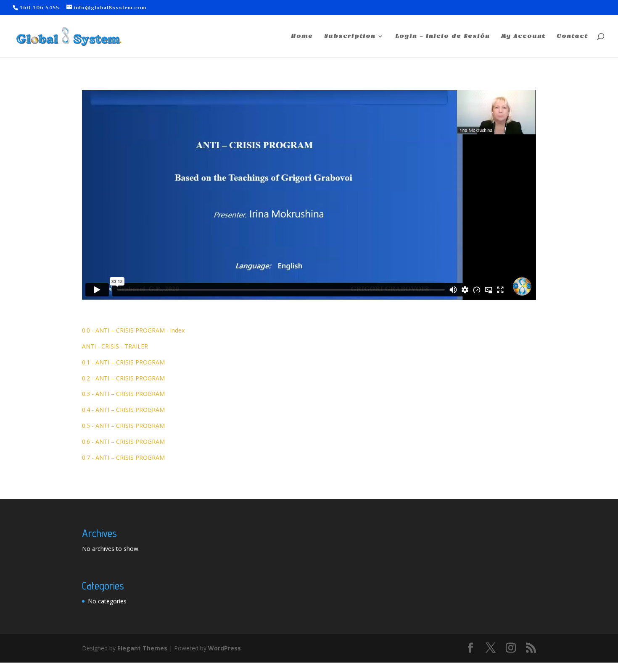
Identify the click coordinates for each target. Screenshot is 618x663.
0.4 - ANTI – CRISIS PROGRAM (123, 410)
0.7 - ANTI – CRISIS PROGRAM (123, 457)
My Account (523, 36)
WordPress (224, 648)
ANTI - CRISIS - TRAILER (115, 346)
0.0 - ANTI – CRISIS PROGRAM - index (133, 330)
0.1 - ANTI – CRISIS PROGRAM (123, 362)
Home (302, 36)
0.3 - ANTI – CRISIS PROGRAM (123, 394)
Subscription (349, 36)
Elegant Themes (142, 648)
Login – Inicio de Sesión (442, 36)
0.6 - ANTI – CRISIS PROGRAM (123, 441)
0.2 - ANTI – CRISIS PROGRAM (123, 378)
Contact (572, 36)
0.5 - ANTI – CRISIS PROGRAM (123, 426)
